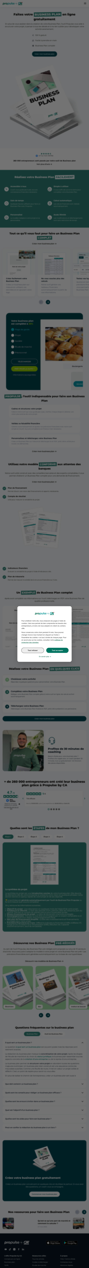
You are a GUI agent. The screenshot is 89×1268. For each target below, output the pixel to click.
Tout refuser (33, 650)
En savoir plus (44, 656)
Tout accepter (57, 650)
